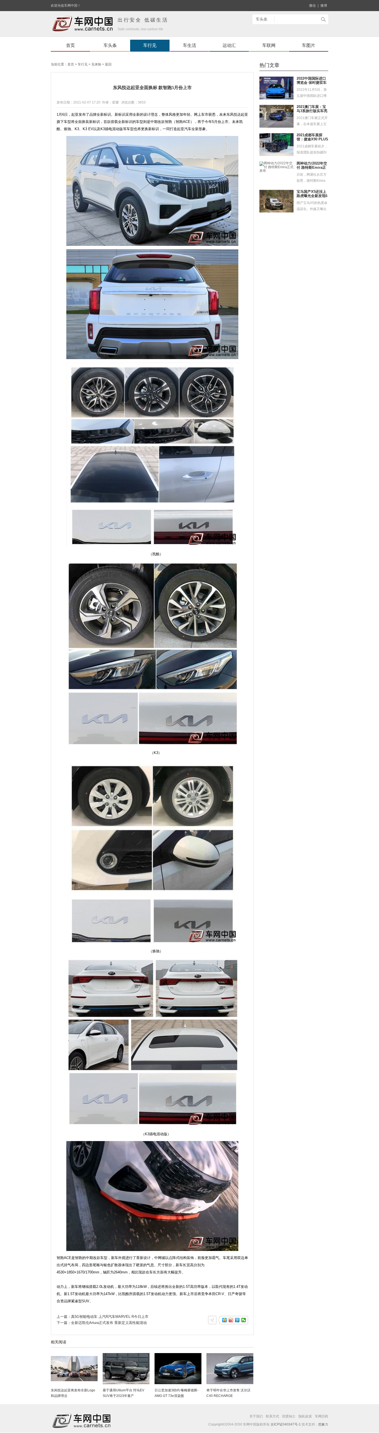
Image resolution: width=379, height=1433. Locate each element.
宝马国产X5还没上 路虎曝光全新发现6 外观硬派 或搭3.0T (312, 196)
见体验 (96, 64)
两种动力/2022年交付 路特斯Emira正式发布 (312, 168)
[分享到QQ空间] (224, 1320)
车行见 (149, 45)
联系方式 (272, 1416)
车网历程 (321, 1416)
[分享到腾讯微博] (237, 1320)
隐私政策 (305, 1416)
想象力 (323, 1424)
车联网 (269, 45)
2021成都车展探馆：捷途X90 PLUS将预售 (312, 139)
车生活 (189, 45)
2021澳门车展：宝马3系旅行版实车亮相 (312, 111)
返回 (108, 64)
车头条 (110, 45)
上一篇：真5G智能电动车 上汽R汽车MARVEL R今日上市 (102, 1317)
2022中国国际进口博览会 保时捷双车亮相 (312, 83)
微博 (323, 5)
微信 (312, 5)
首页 (70, 45)
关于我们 (256, 1416)
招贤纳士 (288, 1416)
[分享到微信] (243, 1320)
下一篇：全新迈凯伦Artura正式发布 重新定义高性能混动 (102, 1323)
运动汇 (229, 45)
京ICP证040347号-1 (286, 1424)
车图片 (308, 45)
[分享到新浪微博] (231, 1320)
